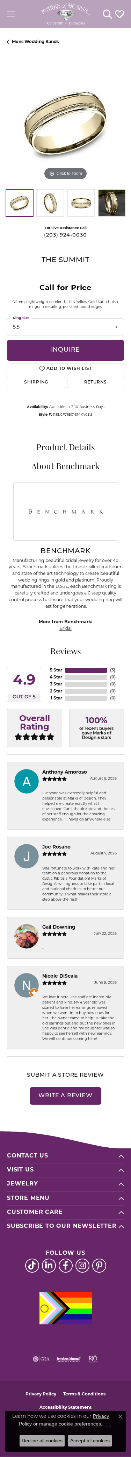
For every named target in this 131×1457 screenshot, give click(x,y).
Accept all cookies (90, 1440)
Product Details (65, 448)
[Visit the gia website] (41, 1359)
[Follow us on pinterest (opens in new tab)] (99, 1266)
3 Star (56, 684)
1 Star (56, 698)
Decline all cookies (42, 1440)
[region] (65, 123)
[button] (107, 14)
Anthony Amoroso (64, 772)
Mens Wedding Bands (35, 42)
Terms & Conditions (84, 1394)
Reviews (65, 652)
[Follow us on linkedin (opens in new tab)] (49, 1266)
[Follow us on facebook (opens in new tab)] (66, 1266)
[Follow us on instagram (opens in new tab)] (82, 1266)
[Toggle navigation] (11, 14)
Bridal (65, 629)
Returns (95, 382)
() (112, 670)
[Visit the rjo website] (93, 1359)
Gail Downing (58, 927)
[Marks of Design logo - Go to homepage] (66, 14)
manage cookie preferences (70, 1424)
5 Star (56, 670)
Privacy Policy (41, 1394)
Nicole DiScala (60, 976)
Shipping (36, 382)
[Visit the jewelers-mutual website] (69, 1359)
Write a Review (65, 1096)
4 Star (56, 677)
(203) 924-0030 (65, 235)
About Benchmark (65, 467)
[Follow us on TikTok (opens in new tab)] (32, 1266)
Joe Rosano (56, 847)
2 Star (56, 691)
